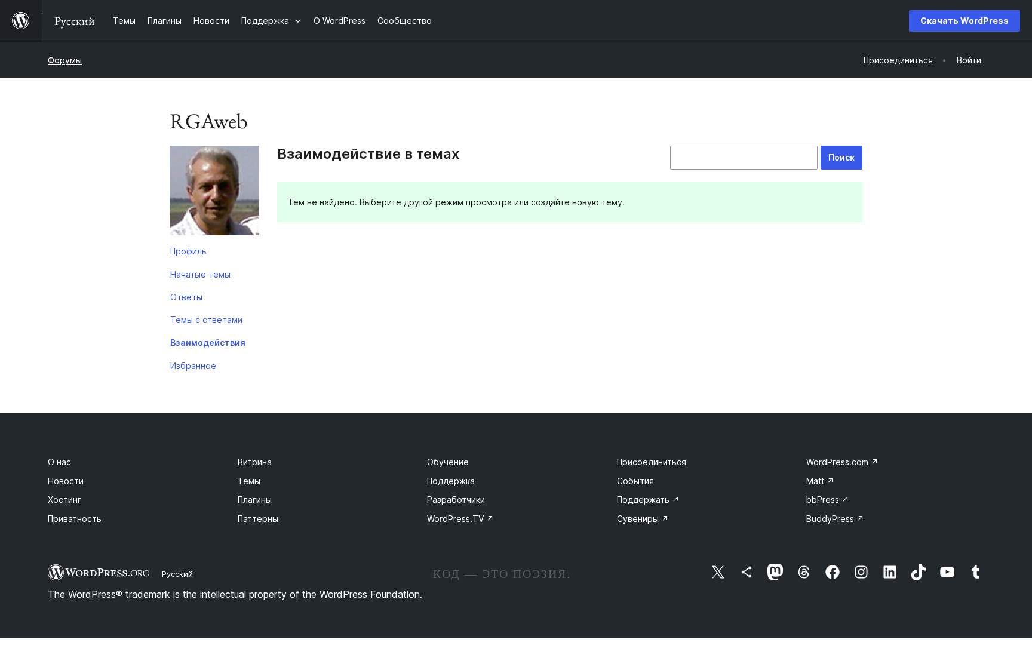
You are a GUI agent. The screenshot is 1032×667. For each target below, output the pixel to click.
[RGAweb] (214, 193)
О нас (59, 462)
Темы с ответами (206, 320)
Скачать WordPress (964, 21)
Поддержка (451, 481)
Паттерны (258, 519)
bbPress (827, 499)
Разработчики (456, 499)
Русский (177, 574)
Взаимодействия (207, 342)
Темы (249, 481)
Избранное (193, 366)
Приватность (75, 519)
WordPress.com (842, 462)
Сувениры (643, 519)
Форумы (65, 60)
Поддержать (648, 499)
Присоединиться (651, 462)
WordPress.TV (460, 519)
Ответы (186, 297)
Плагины (255, 499)
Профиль (188, 251)
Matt (820, 481)
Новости (66, 481)
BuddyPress (835, 519)
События (635, 481)
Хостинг (64, 499)
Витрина (255, 462)
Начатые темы (200, 274)
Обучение (448, 462)
